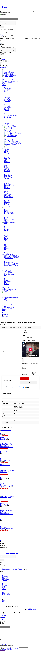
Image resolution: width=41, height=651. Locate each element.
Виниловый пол (11, 73)
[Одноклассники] (25, 387)
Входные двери (11, 69)
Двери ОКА (6, 90)
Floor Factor (6, 238)
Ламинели (6, 193)
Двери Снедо (12, 139)
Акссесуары (10, 82)
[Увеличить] (10, 352)
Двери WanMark (7, 96)
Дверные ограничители (8, 272)
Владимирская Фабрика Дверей (9, 87)
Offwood (5, 233)
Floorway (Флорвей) (7, 173)
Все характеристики (34, 363)
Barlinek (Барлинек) (7, 217)
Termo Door (11, 131)
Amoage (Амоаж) (7, 195)
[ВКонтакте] (23, 387)
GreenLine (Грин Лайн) (8, 290)
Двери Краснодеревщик (8, 122)
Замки (5, 275)
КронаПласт (6, 248)
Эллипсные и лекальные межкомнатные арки (12, 269)
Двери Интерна (7, 97)
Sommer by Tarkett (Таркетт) (9, 216)
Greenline (6, 215)
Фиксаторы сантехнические (9, 286)
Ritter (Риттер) (6, 190)
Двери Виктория (7, 121)
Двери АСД (11, 138)
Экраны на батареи (7, 268)
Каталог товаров (5, 66)
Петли (5, 282)
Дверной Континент (15, 140)
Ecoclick (5, 231)
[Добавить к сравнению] (18, 333)
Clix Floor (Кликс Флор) (8, 183)
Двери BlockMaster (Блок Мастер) (10, 103)
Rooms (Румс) (6, 204)
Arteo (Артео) (6, 150)
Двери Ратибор (13, 136)
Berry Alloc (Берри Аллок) (8, 196)
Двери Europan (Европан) (8, 104)
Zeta (5, 247)
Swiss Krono (6, 165)
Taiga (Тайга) (6, 178)
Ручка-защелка (6, 284)
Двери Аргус (12, 134)
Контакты (4, 4)
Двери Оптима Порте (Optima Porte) (10, 115)
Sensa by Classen (7, 205)
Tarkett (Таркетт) (7, 191)
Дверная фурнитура (13, 75)
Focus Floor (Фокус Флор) (8, 212)
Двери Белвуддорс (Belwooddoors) (10, 113)
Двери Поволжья (7, 91)
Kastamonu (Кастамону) (8, 174)
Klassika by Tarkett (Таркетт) (9, 213)
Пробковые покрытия (14, 79)
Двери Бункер (12, 130)
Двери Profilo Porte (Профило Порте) (10, 105)
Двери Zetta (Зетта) (15, 127)
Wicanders (6, 300)
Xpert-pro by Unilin (7, 159)
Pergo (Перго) (6, 203)
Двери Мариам (7, 98)
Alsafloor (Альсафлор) (8, 181)
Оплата (3, 84)
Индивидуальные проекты (9, 262)
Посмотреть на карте (4, 615)
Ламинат (7, 70)
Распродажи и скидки (6, 594)
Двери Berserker (13, 126)
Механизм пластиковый (8, 278)
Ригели (5, 283)
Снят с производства (24, 378)
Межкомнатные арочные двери (9, 264)
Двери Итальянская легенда (9, 114)
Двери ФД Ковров (7, 100)
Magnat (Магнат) (7, 188)
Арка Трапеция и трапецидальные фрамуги (11, 256)
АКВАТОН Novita (7, 253)
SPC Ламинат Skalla (7, 234)
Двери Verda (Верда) (7, 112)
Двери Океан (6, 108)
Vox (5, 228)
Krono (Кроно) (6, 187)
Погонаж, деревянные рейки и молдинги (11, 267)
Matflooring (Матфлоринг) (8, 201)
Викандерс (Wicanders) (8, 301)
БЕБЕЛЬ (5, 180)
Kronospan (6, 226)
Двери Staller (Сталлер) (17, 143)
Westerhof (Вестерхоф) (8, 235)
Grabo (5, 243)
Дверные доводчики (7, 271)
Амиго (5, 223)
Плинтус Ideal (6, 293)
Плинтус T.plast (7, 294)
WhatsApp (5, 34)
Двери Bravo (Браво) (15, 132)
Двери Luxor (6, 94)
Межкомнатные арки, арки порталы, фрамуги (12, 263)
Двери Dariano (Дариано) (8, 119)
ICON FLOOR (6, 232)
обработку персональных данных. (12, 46)
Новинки (4, 592)
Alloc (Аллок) (6, 149)
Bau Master (6, 161)
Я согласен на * (9, 648)
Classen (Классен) (7, 171)
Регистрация (4, 7)
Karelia (5, 209)
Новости (3, 601)
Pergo (5, 240)
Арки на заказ (10, 74)
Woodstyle (6, 167)
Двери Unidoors (7, 95)
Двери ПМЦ (6, 123)
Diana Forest (6, 214)
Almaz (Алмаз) (6, 169)
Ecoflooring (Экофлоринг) (8, 197)
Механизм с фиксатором (8, 279)
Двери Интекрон (14, 135)
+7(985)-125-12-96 (3, 35)
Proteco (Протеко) (7, 156)
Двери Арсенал (7, 106)
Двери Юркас (6, 110)
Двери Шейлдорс (7, 101)
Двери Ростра (6, 109)
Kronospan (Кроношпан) (8, 200)
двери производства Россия (9, 307)
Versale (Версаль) (7, 179)
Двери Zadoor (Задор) (8, 120)
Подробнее (2, 437)
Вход (3, 6)
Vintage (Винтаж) (7, 192)
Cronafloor (6, 230)
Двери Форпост (13, 129)
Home (5, 186)
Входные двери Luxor (16, 141)
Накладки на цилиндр (8, 281)
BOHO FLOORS (7, 162)
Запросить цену (9, 649)
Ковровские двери (7, 117)
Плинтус (7, 78)
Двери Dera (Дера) (7, 88)
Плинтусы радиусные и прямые (9, 266)
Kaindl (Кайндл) (7, 154)
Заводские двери (14, 146)
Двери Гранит (12, 128)
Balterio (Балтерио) (7, 170)
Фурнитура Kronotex (7, 295)
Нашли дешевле (14, 386)
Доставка (4, 3)
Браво (5, 306)
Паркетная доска (12, 71)
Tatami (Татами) (7, 206)
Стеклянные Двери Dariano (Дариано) (10, 303)
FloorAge (5, 225)
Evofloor (5, 242)
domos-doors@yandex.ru (32, 609)
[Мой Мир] (26, 387)
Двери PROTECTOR (16, 142)
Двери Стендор (7, 116)
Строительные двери (14, 81)
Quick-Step (6, 244)
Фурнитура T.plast (7, 296)
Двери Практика (7, 92)
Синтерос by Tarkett (7, 194)
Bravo (5, 288)
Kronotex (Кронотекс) (8, 176)
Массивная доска (12, 72)
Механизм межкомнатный (8, 277)
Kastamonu (6, 199)
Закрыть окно (2, 59)
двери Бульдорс (13, 144)
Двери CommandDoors (17, 133)
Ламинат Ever (6, 168)
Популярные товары (5, 593)
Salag (5, 245)
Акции (3, 2)
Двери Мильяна (7, 99)
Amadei (5, 160)
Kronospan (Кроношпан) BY (9, 164)
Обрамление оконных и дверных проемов (11, 265)
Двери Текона (6, 124)
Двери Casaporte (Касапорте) (9, 118)
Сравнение (8, 438)
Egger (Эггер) (6, 152)
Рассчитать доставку (29, 386)
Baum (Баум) (6, 208)
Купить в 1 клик (29, 382)
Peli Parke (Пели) (7, 202)
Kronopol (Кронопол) (8, 175)
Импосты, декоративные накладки (10, 261)
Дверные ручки (7, 273)
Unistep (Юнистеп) (7, 158)
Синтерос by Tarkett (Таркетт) (9, 219)
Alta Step (5, 236)
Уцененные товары (5, 596)
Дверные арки (10, 76)
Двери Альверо (7, 89)
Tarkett (5, 221)
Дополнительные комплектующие (10, 274)
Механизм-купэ (7, 280)
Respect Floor (6, 251)
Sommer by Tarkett (7, 157)
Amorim (5, 298)
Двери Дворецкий (7, 107)
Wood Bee (6, 218)
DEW (5, 249)
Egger (5, 237)
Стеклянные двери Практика (9, 304)
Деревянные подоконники (8, 258)
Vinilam (5, 252)
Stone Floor (6, 241)
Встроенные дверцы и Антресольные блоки (11, 257)
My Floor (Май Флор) (8, 177)
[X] (28, 387)
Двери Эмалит (6, 93)
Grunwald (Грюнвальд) (8, 153)
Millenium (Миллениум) (8, 155)
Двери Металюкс (14, 145)
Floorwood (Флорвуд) (8, 184)
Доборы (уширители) (8, 260)
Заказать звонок (3, 9)
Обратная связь (3, 618)
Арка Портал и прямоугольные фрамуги (11, 255)
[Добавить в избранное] (18, 331)
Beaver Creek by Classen (8, 182)
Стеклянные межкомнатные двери (21, 80)
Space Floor (6, 227)
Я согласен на (9, 46)
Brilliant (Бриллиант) (7, 151)
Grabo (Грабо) (6, 220)
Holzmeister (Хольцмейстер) (9, 185)
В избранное (2, 439)
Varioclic (5, 166)
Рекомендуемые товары (6, 595)
